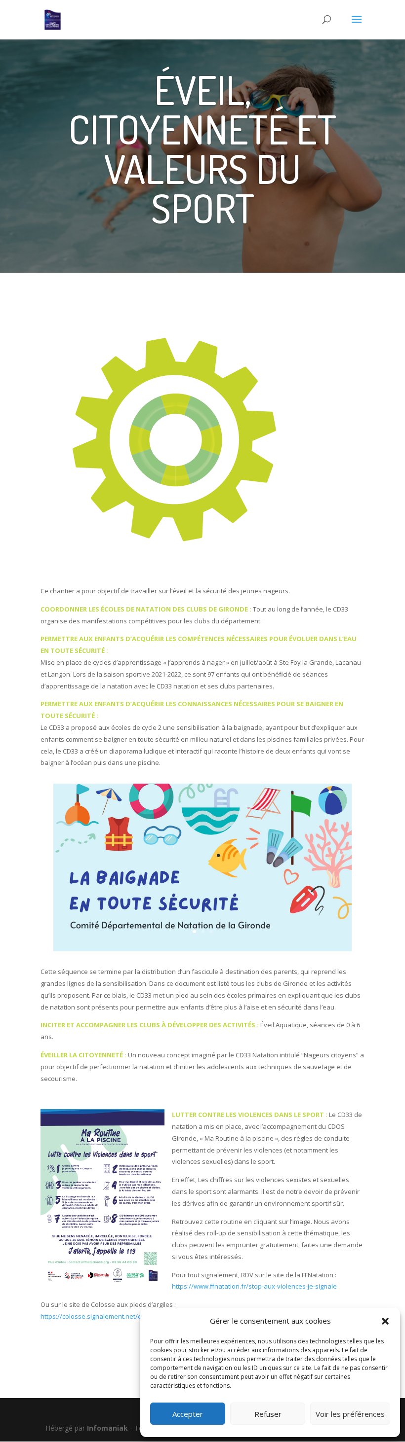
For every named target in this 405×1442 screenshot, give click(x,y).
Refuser (268, 1414)
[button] (385, 1321)
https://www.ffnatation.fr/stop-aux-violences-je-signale (254, 1286)
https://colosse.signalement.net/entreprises (106, 1316)
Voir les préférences (350, 1414)
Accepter (187, 1414)
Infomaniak (107, 1428)
